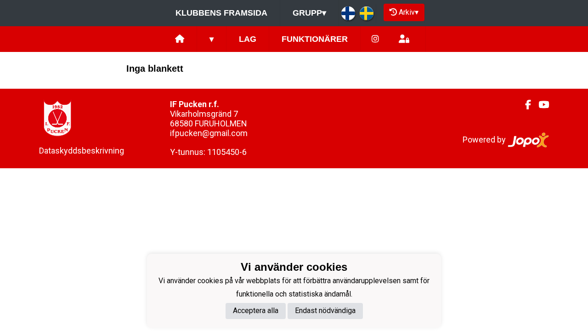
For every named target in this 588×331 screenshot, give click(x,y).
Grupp (309, 12)
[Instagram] (375, 39)
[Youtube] (540, 105)
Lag (247, 39)
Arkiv (408, 12)
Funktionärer (315, 39)
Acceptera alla (255, 310)
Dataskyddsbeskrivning (81, 150)
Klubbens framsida (221, 12)
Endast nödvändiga (325, 310)
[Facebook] (524, 105)
